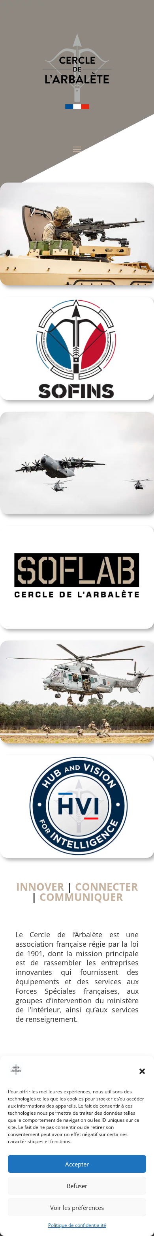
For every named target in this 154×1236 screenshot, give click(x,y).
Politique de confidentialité (77, 1225)
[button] (142, 1071)
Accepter (77, 1164)
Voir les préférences (77, 1208)
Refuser (77, 1186)
